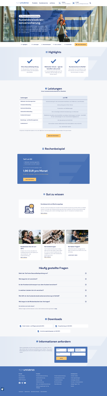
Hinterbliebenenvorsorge (59, 377)
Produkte (35, 3)
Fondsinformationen (58, 380)
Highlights (25, 44)
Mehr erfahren (44, 213)
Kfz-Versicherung (57, 382)
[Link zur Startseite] (22, 3)
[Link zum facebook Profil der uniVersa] (20, 383)
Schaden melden (74, 375)
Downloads (69, 44)
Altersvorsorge (39, 380)
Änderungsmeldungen (75, 377)
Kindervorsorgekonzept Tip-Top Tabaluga (42, 387)
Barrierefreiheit (44, 391)
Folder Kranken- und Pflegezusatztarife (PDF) (33, 326)
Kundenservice (43, 3)
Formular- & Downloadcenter (77, 382)
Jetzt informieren (81, 44)
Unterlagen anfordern (75, 380)
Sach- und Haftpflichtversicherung (43, 384)
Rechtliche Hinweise (35, 391)
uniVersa (52, 3)
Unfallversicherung (40, 382)
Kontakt (72, 386)
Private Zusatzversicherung (59, 375)
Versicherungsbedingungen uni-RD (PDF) (50, 331)
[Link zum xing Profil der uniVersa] (22, 383)
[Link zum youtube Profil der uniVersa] (25, 383)
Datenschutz (27, 391)
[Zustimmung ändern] (2, 389)
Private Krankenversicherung (42, 375)
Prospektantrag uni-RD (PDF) (65, 326)
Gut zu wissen (58, 44)
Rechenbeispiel (47, 44)
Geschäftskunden (58, 384)
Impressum (21, 391)
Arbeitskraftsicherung (40, 377)
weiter (61, 358)
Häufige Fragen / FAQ (75, 384)
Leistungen (36, 44)
